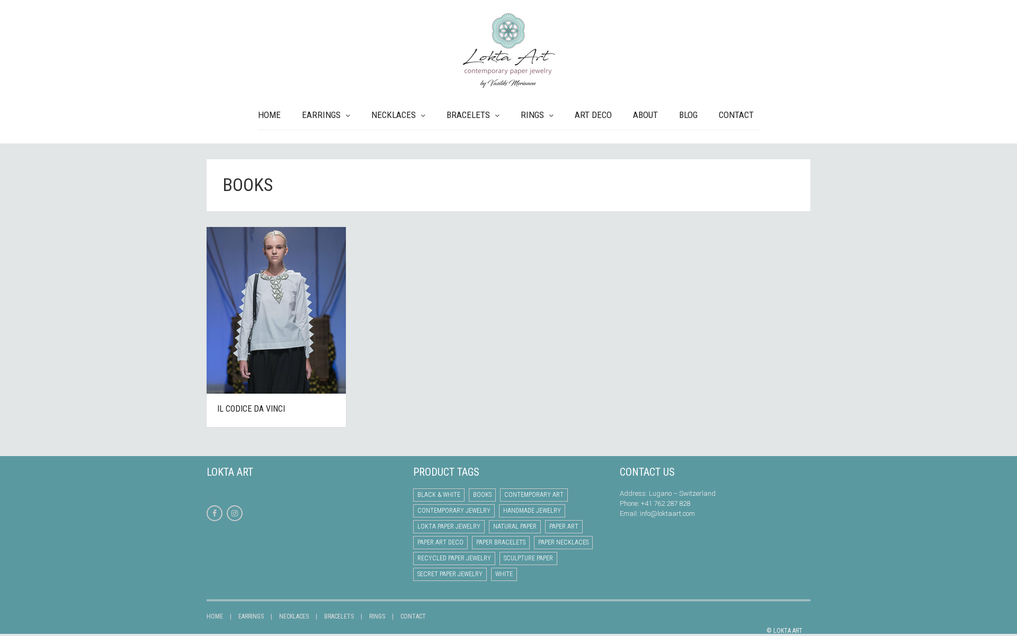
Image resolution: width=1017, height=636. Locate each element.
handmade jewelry (532, 510)
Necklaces (393, 115)
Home (269, 115)
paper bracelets (500, 542)
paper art (563, 526)
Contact (736, 115)
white (504, 574)
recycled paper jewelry (454, 558)
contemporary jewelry (453, 510)
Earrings (321, 115)
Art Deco (593, 115)
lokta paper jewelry (448, 526)
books (482, 494)
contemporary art (534, 494)
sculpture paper (528, 558)
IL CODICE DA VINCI (251, 409)
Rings (532, 115)
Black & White (438, 494)
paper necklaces (563, 542)
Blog (688, 115)
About (645, 115)
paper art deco (440, 542)
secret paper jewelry (450, 574)
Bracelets (468, 115)
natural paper (515, 526)
